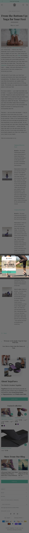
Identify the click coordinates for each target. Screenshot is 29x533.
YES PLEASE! (9, 272)
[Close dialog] (28, 256)
